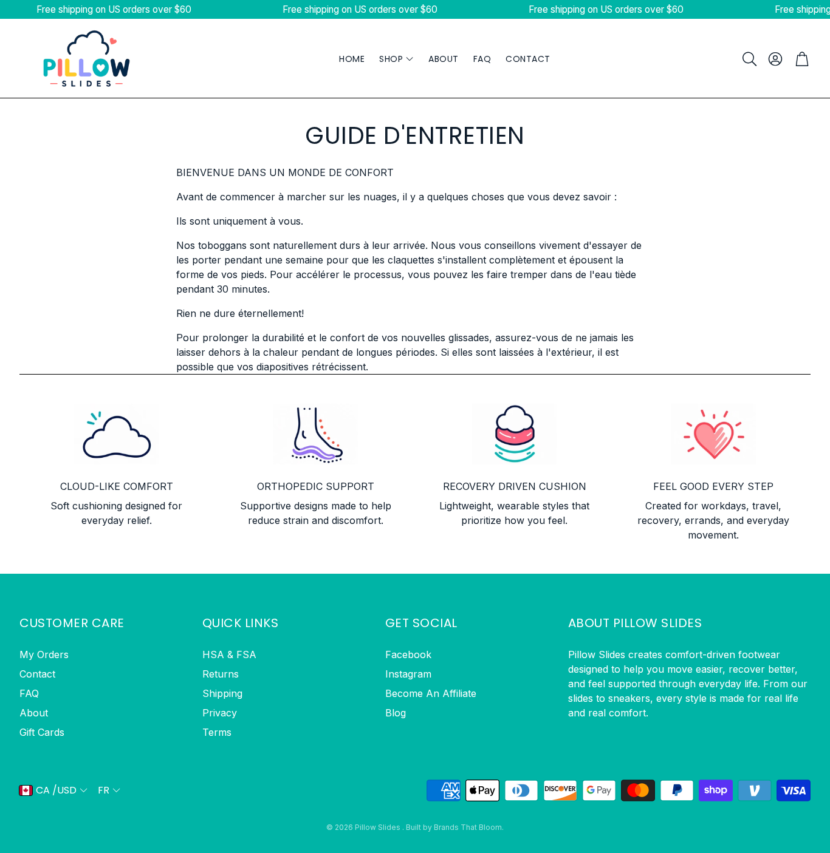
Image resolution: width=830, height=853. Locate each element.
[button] (748, 58)
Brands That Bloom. (469, 827)
